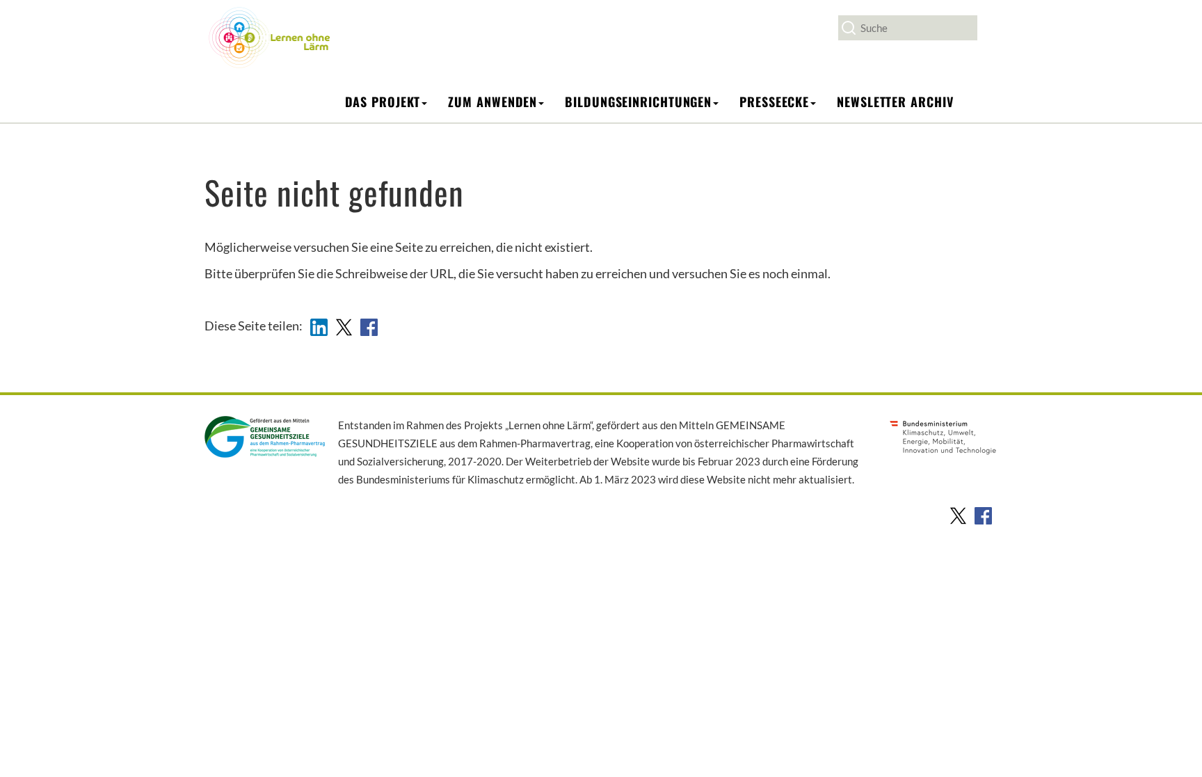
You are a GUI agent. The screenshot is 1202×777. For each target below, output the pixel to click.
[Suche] (848, 27)
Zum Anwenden (492, 102)
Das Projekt (383, 102)
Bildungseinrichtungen (638, 102)
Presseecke (774, 102)
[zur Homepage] (270, 37)
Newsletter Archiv (895, 102)
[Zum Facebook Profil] (983, 514)
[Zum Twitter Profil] (958, 514)
